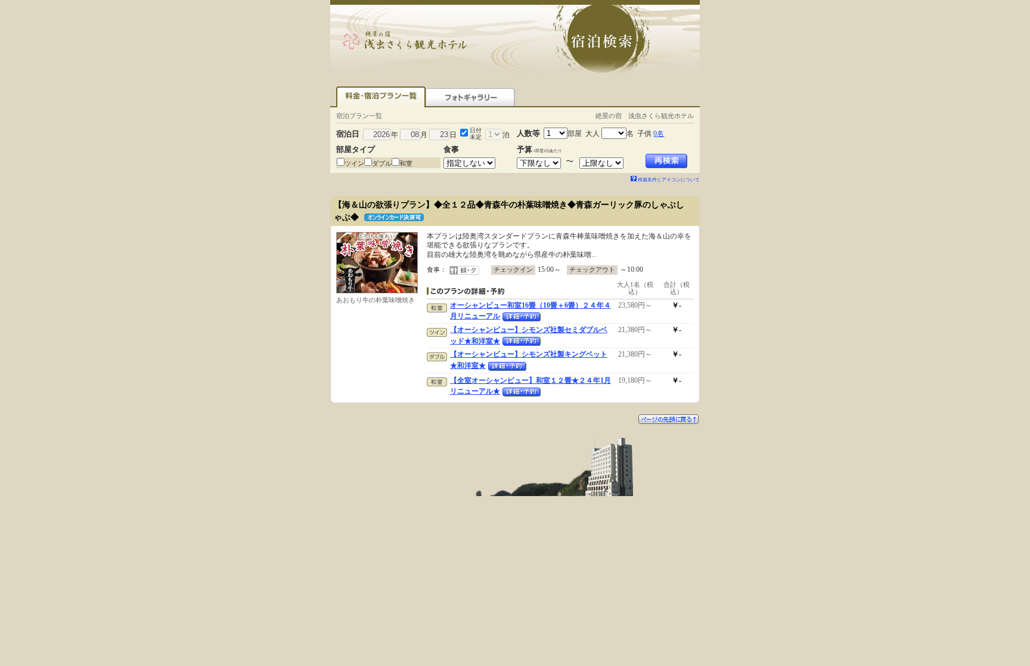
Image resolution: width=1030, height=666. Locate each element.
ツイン (354, 163)
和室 (405, 163)
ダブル (382, 163)
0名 (658, 133)
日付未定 (476, 133)
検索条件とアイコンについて (669, 179)
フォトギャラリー (470, 96)
